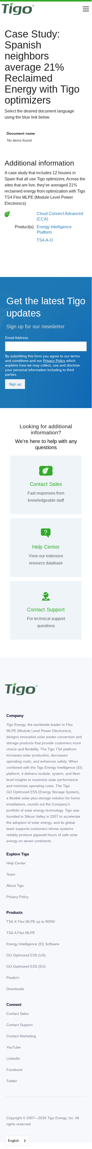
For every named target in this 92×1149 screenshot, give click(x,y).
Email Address (16, 338)
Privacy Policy (54, 361)
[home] (18, 9)
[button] (85, 9)
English (13, 1141)
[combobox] (17, 1141)
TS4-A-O (45, 240)
